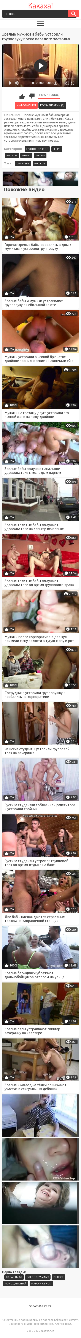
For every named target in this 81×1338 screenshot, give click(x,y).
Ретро (57, 149)
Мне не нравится (31, 96)
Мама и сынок (41, 1283)
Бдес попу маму (38, 1277)
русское (39, 163)
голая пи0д (14, 1277)
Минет (26, 155)
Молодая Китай (16, 1283)
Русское (11, 155)
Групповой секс (37, 149)
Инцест (59, 1277)
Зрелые (40, 155)
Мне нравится (22, 96)
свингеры (23, 163)
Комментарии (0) (52, 105)
